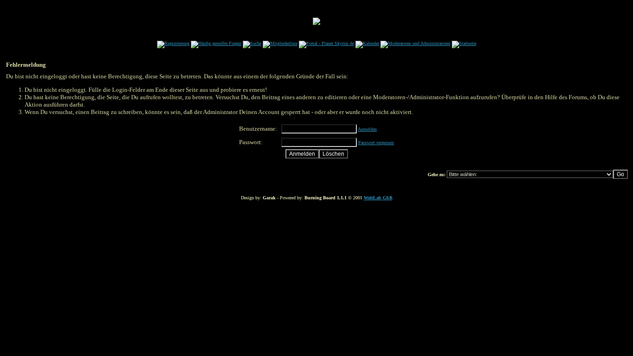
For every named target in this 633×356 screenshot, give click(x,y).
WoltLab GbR (378, 197)
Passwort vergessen (376, 142)
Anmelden (367, 129)
